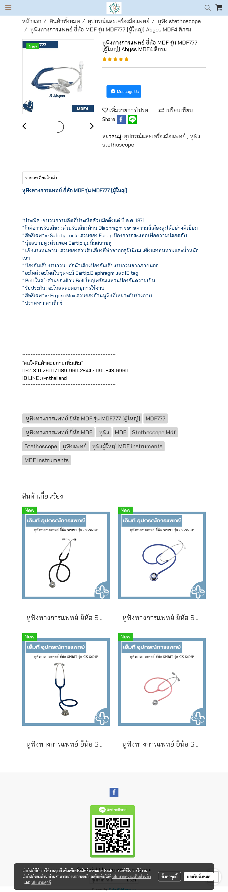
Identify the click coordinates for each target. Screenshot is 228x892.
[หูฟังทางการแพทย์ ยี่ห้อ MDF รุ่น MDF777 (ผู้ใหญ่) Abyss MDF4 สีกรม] (58, 77)
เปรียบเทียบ (178, 110)
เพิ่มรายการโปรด (128, 110)
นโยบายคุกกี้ (41, 882)
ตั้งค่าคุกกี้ (169, 876)
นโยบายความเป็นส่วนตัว (131, 876)
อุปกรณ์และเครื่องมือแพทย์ (155, 136)
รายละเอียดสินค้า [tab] (41, 178)
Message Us (127, 91)
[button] (205, 8)
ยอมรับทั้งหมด (198, 876)
